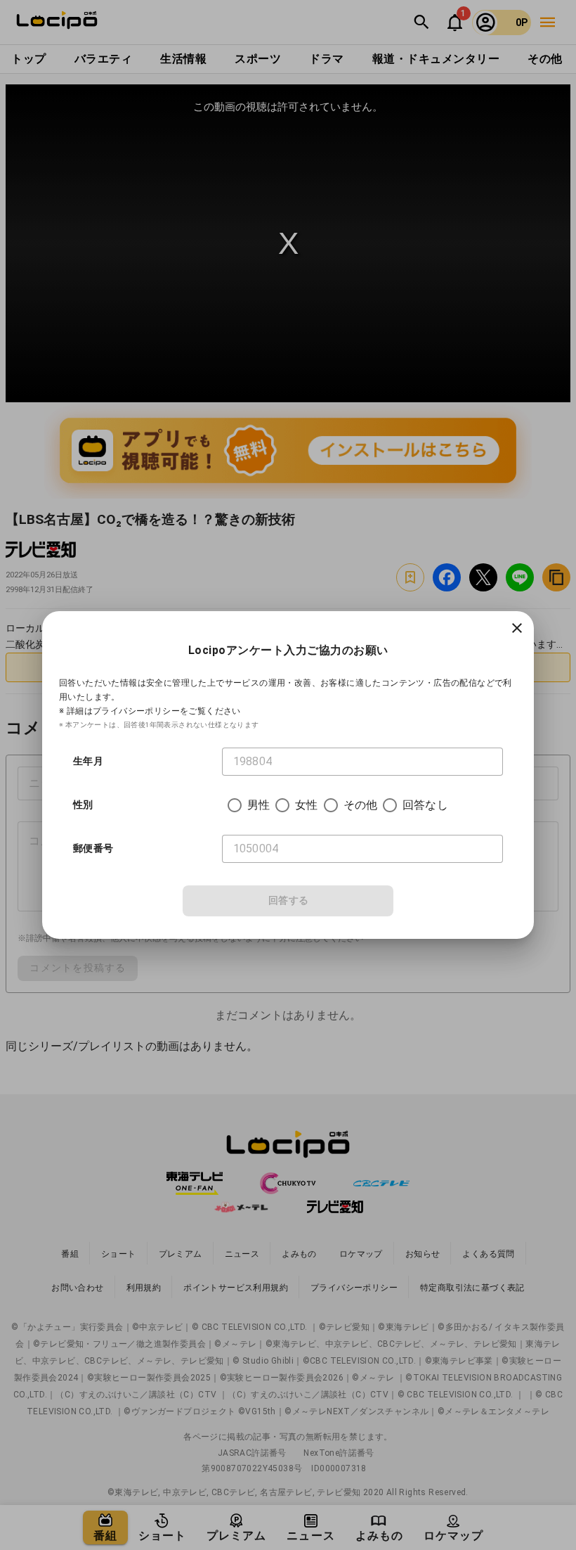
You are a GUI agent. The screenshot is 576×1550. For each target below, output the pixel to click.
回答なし (425, 805)
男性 (258, 805)
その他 (360, 805)
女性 (306, 805)
